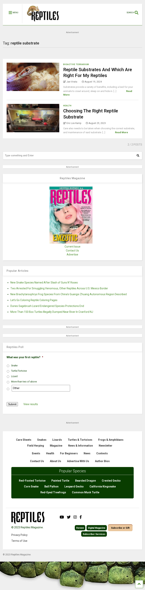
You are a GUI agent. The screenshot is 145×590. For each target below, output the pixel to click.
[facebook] (81, 517)
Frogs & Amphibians (110, 439)
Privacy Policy (19, 534)
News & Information (80, 445)
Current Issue (72, 246)
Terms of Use (19, 540)
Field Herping (35, 445)
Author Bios (102, 461)
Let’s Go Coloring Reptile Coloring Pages (33, 300)
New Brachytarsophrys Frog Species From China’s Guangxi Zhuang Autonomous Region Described (68, 294)
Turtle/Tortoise (19, 371)
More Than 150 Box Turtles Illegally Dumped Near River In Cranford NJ (51, 311)
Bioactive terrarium (76, 64)
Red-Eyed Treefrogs (53, 492)
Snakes (41, 439)
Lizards (57, 439)
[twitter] (69, 517)
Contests (102, 453)
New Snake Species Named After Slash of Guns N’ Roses (44, 282)
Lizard (14, 376)
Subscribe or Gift (120, 528)
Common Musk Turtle (85, 492)
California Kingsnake (102, 486)
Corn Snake (31, 486)
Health (67, 106)
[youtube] (62, 517)
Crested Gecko (111, 480)
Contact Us (72, 250)
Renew (80, 528)
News (87, 453)
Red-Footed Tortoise (32, 480)
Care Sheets (23, 439)
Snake (14, 365)
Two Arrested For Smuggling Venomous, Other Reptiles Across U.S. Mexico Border (59, 288)
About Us (55, 461)
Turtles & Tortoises (80, 439)
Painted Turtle (60, 480)
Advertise (72, 254)
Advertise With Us (78, 461)
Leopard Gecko (74, 486)
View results (30, 404)
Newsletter (105, 445)
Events (36, 453)
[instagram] (75, 517)
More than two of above (24, 381)
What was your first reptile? (25, 357)
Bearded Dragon (85, 480)
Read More (121, 132)
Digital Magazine (96, 528)
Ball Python (51, 486)
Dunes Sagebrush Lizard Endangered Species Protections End (47, 305)
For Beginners (69, 453)
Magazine (56, 445)
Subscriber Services (94, 534)
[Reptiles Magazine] (41, 23)
